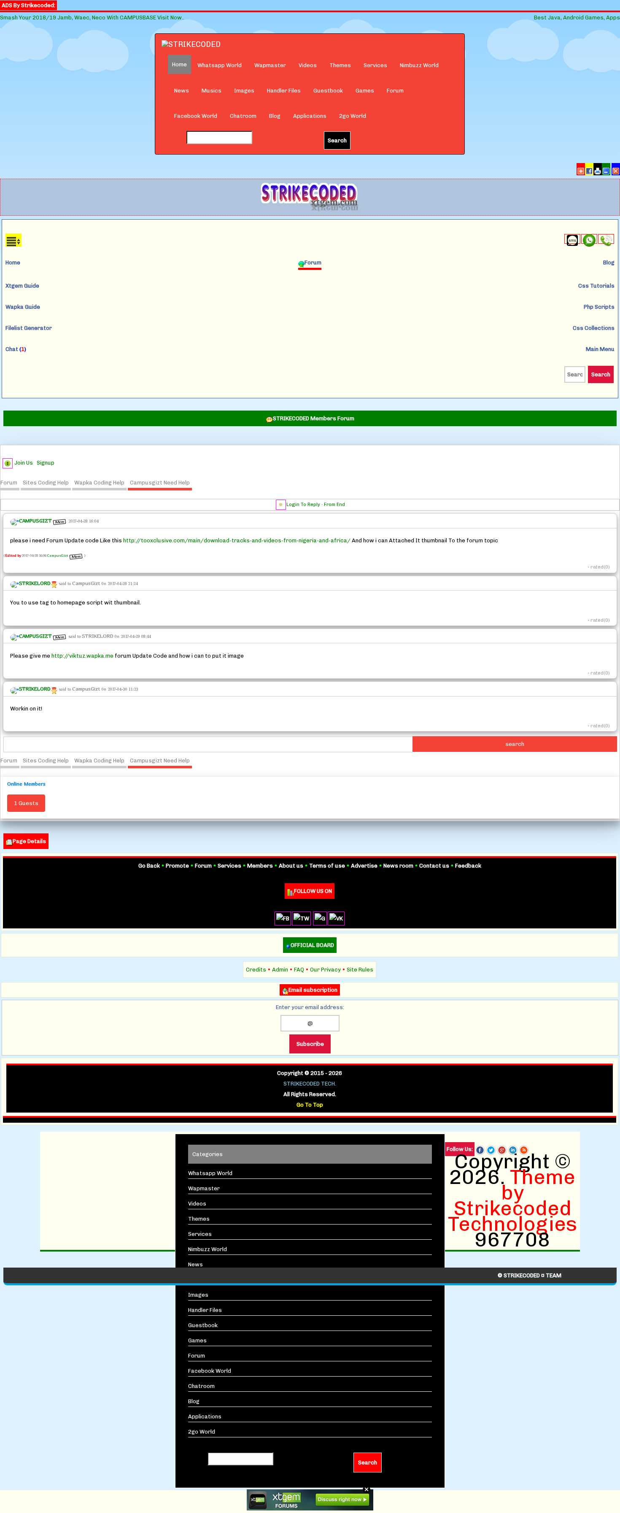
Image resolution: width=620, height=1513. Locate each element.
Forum (395, 90)
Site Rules (360, 969)
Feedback (468, 866)
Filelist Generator (28, 328)
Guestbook (328, 90)
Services (375, 65)
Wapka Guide (22, 307)
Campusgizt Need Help (160, 482)
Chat (15, 349)
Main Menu (600, 349)
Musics (211, 90)
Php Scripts (599, 307)
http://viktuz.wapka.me (82, 656)
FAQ (299, 969)
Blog (274, 116)
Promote (177, 866)
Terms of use (327, 866)
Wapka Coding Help (99, 482)
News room (398, 866)
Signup (45, 463)
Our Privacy (325, 969)
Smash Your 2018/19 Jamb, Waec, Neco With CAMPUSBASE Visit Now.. (92, 17)
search (514, 744)
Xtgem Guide (22, 286)
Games (365, 90)
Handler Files (284, 90)
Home (12, 262)
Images (244, 90)
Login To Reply (303, 504)
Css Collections (594, 328)
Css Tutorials (596, 286)
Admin (280, 969)
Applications (309, 116)
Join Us (23, 463)
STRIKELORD (97, 636)
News (181, 90)
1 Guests (26, 803)
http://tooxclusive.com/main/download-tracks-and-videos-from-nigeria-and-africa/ (236, 540)
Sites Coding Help (46, 482)
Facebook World (195, 116)
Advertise (364, 866)
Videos (308, 65)
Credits (256, 969)
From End (334, 504)
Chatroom (243, 116)
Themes (340, 65)
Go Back (149, 866)
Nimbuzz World (419, 65)
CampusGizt (57, 555)
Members (260, 866)
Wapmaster (270, 65)
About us (291, 866)
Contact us (434, 866)
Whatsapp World (219, 65)
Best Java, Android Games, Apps (577, 17)
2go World (352, 116)
